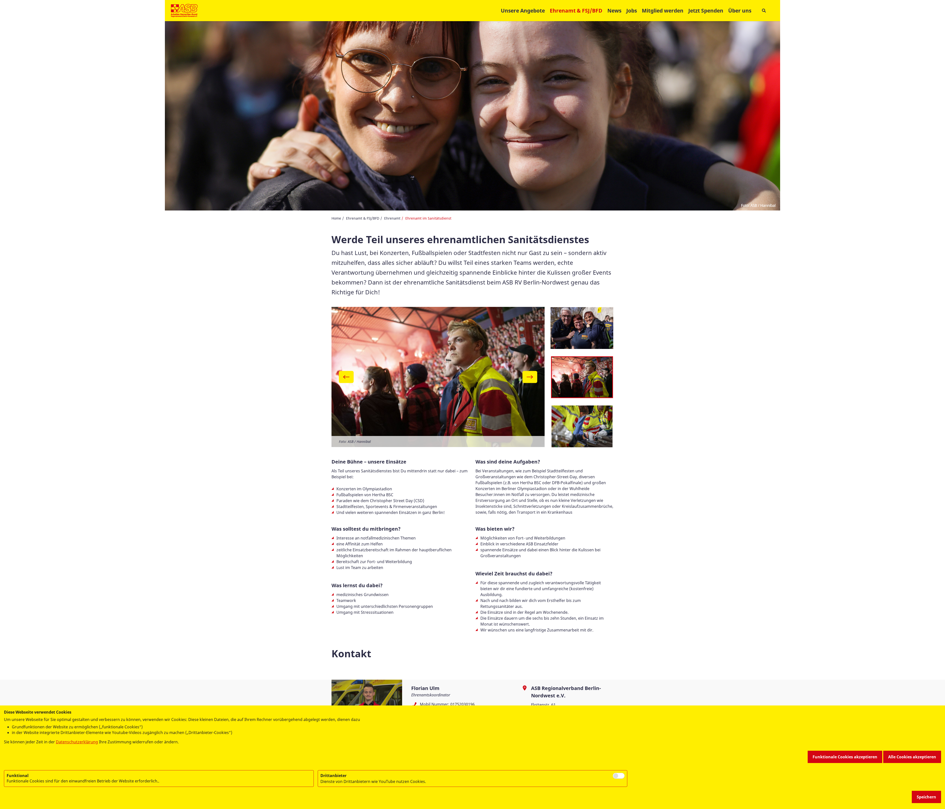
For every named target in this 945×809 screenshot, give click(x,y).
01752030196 (462, 704)
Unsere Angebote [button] (523, 10)
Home (336, 218)
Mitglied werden (662, 10)
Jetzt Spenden (705, 10)
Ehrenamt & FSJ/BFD (362, 218)
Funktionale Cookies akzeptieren (845, 757)
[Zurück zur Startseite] (184, 10)
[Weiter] (529, 377)
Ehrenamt (392, 218)
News (614, 10)
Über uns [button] (739, 10)
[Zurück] (346, 377)
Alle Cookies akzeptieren (912, 757)
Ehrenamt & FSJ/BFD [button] (576, 10)
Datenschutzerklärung (77, 742)
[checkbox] (619, 776)
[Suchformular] (764, 10)
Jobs (631, 10)
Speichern (926, 797)
